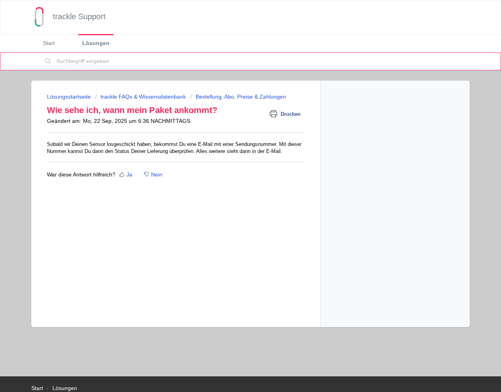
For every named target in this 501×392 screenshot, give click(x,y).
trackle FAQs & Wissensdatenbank (143, 97)
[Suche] (48, 61)
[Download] (236, 92)
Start (49, 43)
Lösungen (96, 43)
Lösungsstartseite (69, 97)
